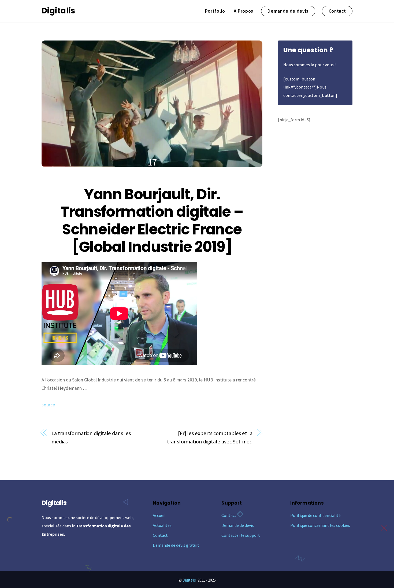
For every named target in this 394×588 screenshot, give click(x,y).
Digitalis (189, 580)
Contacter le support (240, 535)
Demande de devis (287, 11)
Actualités (162, 525)
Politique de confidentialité (315, 515)
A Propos (243, 11)
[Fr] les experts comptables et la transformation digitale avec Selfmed (209, 437)
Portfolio (215, 11)
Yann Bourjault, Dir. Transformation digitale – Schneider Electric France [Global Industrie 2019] (152, 220)
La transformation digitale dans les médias (91, 437)
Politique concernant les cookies (320, 525)
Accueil (159, 515)
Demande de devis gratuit (176, 545)
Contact (337, 11)
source (48, 405)
